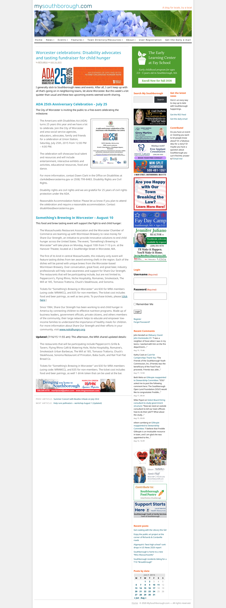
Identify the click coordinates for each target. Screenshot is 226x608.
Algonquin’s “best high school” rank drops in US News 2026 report (150, 546)
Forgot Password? (142, 322)
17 (154, 588)
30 (149, 594)
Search (160, 99)
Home (39, 39)
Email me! (177, 158)
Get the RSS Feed (178, 114)
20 (136, 591)
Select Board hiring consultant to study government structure (149, 403)
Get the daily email (178, 118)
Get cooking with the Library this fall (150, 530)
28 (140, 594)
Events (62, 39)
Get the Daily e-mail (178, 39)
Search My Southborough (148, 93)
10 (154, 584)
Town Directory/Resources (104, 39)
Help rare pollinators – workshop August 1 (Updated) (77, 403)
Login (137, 311)
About (130, 39)
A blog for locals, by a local (177, 7)
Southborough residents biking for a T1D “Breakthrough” (150, 560)
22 (145, 591)
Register (137, 319)
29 (145, 594)
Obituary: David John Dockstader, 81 (148, 336)
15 (145, 588)
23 (149, 591)
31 (154, 594)
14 (140, 588)
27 (136, 594)
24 (154, 591)
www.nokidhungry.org (72, 329)
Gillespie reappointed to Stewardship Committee (150, 379)
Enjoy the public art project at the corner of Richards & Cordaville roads (149, 537)
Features (77, 39)
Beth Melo (43, 62)
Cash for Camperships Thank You (145, 356)
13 (136, 588)
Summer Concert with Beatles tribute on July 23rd (76, 399)
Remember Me (144, 304)
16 (149, 588)
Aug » (143, 597)
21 (140, 591)
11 (158, 584)
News (49, 39)
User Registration (150, 39)
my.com (63, 5)
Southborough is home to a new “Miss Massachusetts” (148, 553)
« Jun (136, 597)
